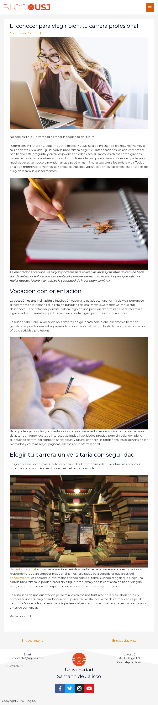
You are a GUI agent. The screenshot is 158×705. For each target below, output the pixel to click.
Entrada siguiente (126, 640)
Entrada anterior (31, 640)
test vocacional (25, 569)
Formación (19, 33)
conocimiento (20, 578)
